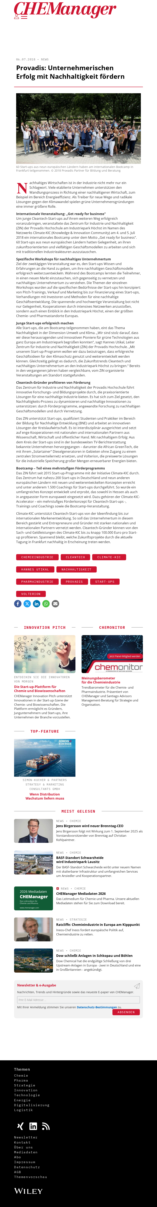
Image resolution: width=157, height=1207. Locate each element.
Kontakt (22, 1142)
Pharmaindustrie (37, 582)
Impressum (24, 1162)
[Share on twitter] (27, 603)
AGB (17, 1172)
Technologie (27, 1095)
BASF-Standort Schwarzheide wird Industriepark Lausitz (79, 859)
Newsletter (26, 1137)
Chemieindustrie (37, 557)
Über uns (23, 1147)
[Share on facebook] (17, 603)
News (45, 59)
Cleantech (75, 557)
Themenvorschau (30, 1177)
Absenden (126, 1012)
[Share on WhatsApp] (46, 603)
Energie (22, 1100)
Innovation (26, 1090)
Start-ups (105, 582)
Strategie (78, 919)
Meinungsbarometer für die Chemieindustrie (101, 680)
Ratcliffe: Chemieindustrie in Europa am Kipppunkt (98, 924)
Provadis (74, 582)
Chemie (75, 821)
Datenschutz (27, 1167)
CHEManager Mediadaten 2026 (81, 893)
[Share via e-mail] (55, 603)
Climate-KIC (109, 557)
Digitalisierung (32, 1105)
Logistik (23, 1110)
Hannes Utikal (35, 569)
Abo (17, 1157)
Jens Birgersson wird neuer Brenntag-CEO (89, 826)
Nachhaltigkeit (77, 569)
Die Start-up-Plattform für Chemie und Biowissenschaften (39, 688)
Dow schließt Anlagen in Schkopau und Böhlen (94, 955)
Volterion (31, 594)
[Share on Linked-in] (36, 603)
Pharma (21, 1080)
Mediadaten (26, 1152)
